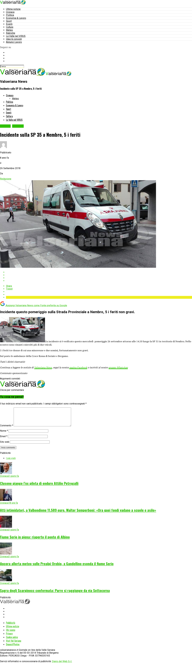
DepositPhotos (13, 644)
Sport (9, 21)
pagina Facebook (78, 367)
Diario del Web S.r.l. (62, 661)
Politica (10, 15)
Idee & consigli (14, 39)
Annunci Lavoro (14, 42)
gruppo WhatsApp (118, 367)
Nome (4, 430)
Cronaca (10, 12)
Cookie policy (12, 637)
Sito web (4, 441)
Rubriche (10, 33)
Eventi (9, 24)
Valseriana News (43, 367)
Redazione (5, 178)
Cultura (9, 27)
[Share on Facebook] (99, 272)
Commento (6, 425)
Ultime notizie (13, 9)
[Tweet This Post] (99, 275)
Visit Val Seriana (13, 641)
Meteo (9, 30)
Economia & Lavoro (16, 18)
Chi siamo (10, 630)
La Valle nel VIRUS (16, 36)
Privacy (9, 633)
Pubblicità (10, 623)
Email (3, 436)
